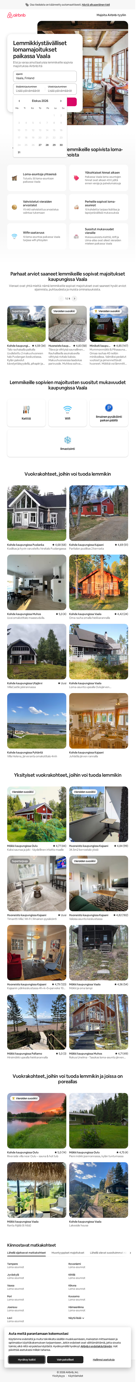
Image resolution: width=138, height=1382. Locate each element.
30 (61, 145)
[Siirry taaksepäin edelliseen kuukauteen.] (19, 101)
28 (47, 145)
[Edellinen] (61, 298)
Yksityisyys (58, 1375)
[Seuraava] (74, 298)
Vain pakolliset (65, 1359)
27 (40, 145)
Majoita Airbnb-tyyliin (111, 15)
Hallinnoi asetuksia (104, 1359)
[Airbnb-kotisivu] (16, 15)
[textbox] (29, 91)
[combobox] (45, 78)
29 (54, 145)
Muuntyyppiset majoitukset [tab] (68, 1252)
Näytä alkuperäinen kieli (96, 4)
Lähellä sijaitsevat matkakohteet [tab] (26, 1252)
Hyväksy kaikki (27, 1359)
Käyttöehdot (75, 1375)
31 (19, 152)
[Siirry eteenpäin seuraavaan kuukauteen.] (61, 101)
